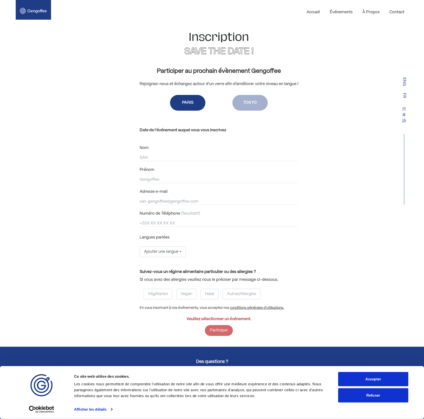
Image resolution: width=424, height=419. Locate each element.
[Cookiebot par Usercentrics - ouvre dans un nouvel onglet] (41, 409)
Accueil (313, 12)
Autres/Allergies (241, 294)
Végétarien (158, 294)
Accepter (373, 379)
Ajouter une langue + (163, 252)
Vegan (186, 294)
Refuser (373, 395)
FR (404, 95)
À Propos (371, 12)
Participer (219, 330)
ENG (404, 81)
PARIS (187, 103)
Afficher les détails (90, 409)
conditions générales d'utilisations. (257, 308)
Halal (209, 294)
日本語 (404, 115)
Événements (341, 12)
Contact (396, 12)
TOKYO (250, 103)
